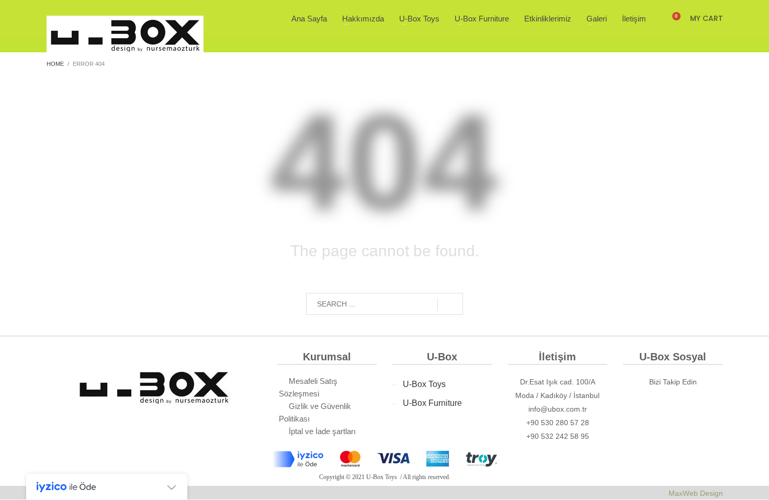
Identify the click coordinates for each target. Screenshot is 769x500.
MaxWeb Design (696, 493)
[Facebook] (636, 406)
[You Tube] (708, 406)
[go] (450, 304)
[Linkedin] (660, 406)
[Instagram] (684, 406)
